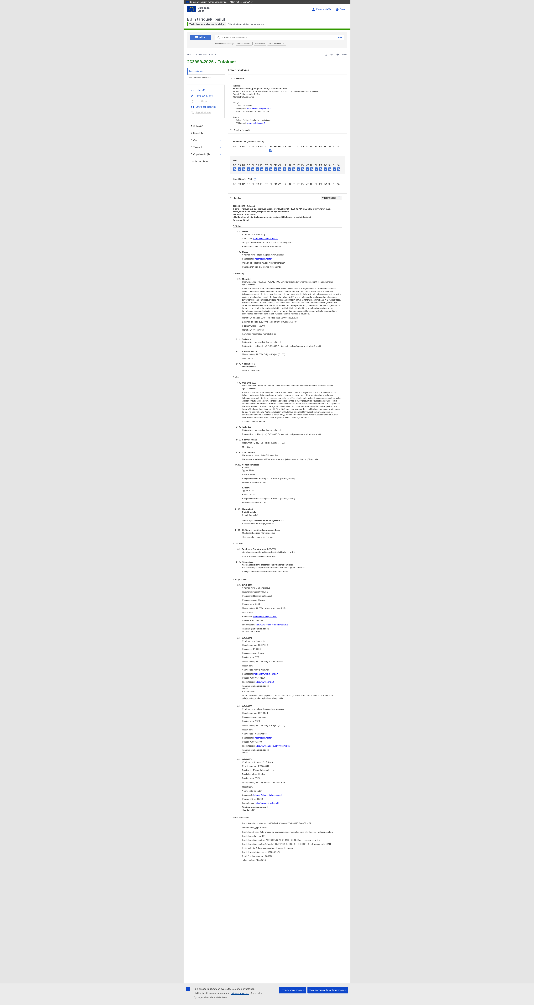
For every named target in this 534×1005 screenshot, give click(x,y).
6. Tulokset (196, 147)
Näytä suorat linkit (204, 96)
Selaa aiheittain (275, 44)
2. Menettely (197, 133)
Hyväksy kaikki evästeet (292, 990)
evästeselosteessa (240, 993)
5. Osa (194, 140)
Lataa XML (201, 90)
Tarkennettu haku (244, 44)
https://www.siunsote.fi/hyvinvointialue (272, 746)
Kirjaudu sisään (324, 9)
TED (189, 54)
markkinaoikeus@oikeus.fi (265, 616)
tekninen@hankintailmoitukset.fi (267, 795)
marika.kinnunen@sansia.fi (258, 108)
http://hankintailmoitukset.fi (267, 803)
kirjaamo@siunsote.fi (256, 123)
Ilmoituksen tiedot (199, 161)
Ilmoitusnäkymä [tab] (195, 71)
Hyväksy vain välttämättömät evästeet (327, 990)
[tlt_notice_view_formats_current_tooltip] (339, 198)
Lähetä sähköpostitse (206, 107)
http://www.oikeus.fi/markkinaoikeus (271, 625)
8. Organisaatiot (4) (200, 154)
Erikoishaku (260, 44)
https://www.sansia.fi (264, 682)
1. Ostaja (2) (197, 126)
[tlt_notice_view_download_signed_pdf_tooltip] (270, 150)
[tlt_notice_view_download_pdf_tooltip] (234, 169)
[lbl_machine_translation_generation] (255, 179)
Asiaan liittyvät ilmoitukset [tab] (200, 77)
